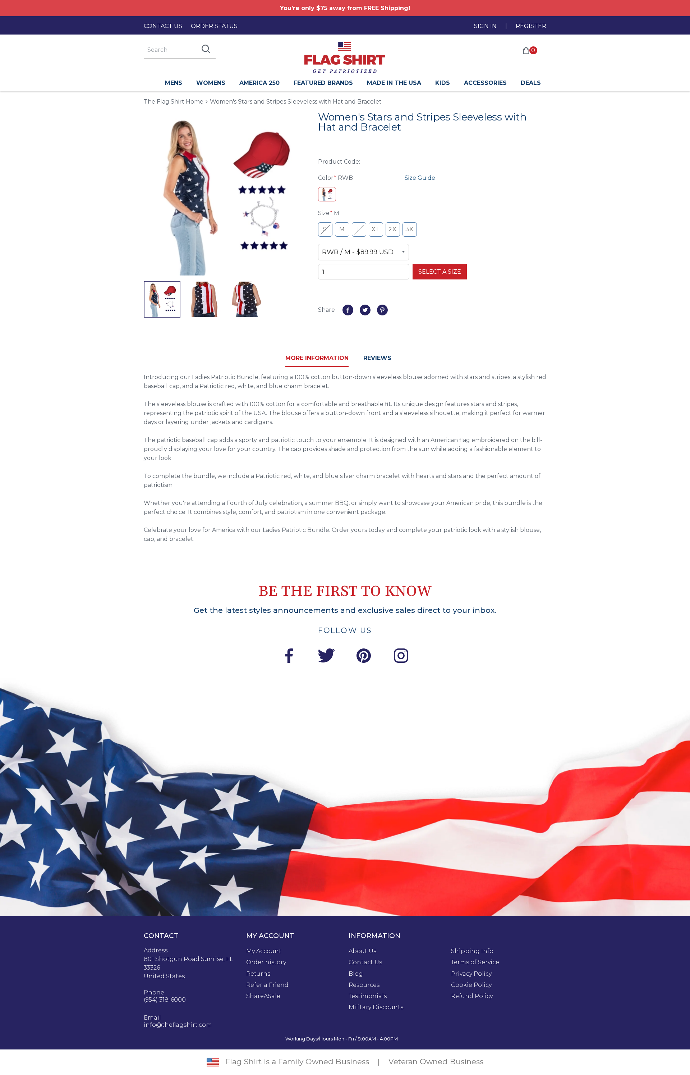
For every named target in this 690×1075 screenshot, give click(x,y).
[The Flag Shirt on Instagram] (401, 656)
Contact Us (163, 26)
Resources (364, 985)
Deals (531, 82)
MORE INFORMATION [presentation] (317, 358)
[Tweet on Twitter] (365, 310)
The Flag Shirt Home (173, 101)
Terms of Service (475, 962)
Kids (442, 82)
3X (409, 229)
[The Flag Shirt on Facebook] (289, 656)
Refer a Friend (267, 985)
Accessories (485, 82)
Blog (356, 974)
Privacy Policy (471, 974)
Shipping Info (472, 951)
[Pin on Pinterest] (382, 310)
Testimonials (368, 996)
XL (376, 229)
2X (392, 229)
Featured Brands (323, 82)
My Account (263, 951)
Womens (210, 82)
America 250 (259, 82)
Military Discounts (376, 1007)
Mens (173, 82)
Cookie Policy (471, 985)
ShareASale (263, 996)
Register (531, 26)
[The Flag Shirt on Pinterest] (363, 656)
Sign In (485, 26)
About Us (362, 951)
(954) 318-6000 (165, 1000)
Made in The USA (394, 82)
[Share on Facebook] (347, 310)
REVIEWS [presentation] (377, 358)
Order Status (214, 26)
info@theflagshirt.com (178, 1025)
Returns (258, 974)
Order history (266, 962)
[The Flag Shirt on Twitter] (326, 656)
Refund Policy (472, 996)
